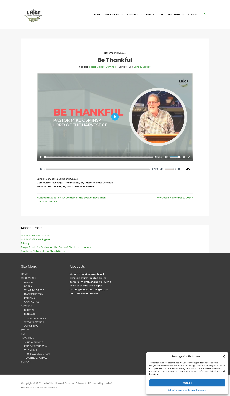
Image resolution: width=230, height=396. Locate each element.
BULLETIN (29, 310)
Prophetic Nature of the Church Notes (43, 251)
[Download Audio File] (188, 169)
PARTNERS (30, 297)
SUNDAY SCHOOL (37, 318)
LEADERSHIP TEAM (33, 294)
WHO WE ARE (112, 14)
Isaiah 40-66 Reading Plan (36, 239)
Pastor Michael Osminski (102, 66)
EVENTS (150, 14)
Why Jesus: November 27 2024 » (174, 197)
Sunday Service (142, 66)
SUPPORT (193, 14)
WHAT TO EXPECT (34, 290)
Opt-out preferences (177, 390)
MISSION (28, 282)
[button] (223, 356)
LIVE (161, 14)
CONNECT (132, 14)
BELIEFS (28, 286)
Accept (187, 383)
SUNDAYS (29, 314)
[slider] (98, 156)
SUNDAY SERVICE (33, 342)
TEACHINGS (174, 14)
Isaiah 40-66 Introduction (35, 235)
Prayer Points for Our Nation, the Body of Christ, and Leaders (56, 247)
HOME (97, 14)
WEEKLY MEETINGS (34, 322)
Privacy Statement (197, 390)
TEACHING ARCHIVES (35, 357)
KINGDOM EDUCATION (36, 346)
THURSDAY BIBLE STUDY (37, 353)
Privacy (25, 243)
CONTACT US (31, 301)
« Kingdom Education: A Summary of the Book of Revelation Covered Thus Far (71, 199)
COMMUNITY (31, 326)
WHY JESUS (30, 350)
